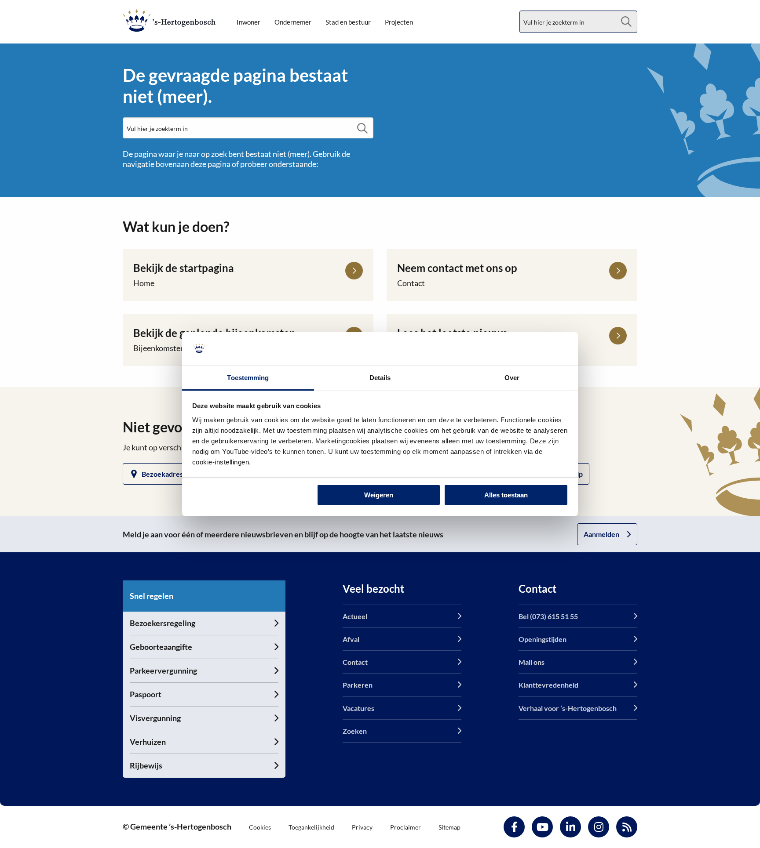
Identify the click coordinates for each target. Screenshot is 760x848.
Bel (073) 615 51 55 (548, 616)
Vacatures (358, 708)
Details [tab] (380, 377)
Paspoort (145, 694)
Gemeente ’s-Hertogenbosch (169, 20)
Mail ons (531, 662)
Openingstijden (542, 639)
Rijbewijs (146, 765)
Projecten (399, 22)
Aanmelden (601, 534)
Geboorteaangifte (161, 647)
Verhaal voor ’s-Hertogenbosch (568, 708)
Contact (355, 662)
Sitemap (449, 827)
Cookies (260, 827)
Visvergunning (155, 718)
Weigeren (378, 495)
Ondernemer (292, 22)
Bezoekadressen (168, 474)
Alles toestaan (506, 495)
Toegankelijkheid (311, 827)
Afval (351, 639)
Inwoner (248, 22)
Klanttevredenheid (548, 685)
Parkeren (358, 685)
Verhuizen (148, 742)
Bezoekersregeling (162, 623)
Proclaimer (405, 827)
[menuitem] (248, 22)
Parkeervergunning (163, 670)
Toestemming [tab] (248, 377)
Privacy (362, 827)
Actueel (355, 616)
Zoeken (355, 731)
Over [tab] (511, 377)
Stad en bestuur (348, 22)
